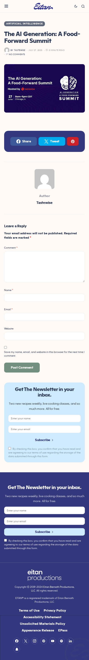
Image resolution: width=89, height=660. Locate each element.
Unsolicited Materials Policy (42, 624)
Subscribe (42, 440)
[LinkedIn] (70, 641)
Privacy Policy (55, 610)
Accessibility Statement (42, 617)
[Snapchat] (16, 649)
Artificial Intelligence (24, 23)
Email (8, 309)
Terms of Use (29, 610)
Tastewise (44, 203)
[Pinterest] (43, 641)
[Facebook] (16, 641)
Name (8, 290)
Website (8, 328)
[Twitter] (25, 641)
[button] (6, 6)
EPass (62, 630)
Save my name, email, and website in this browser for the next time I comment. (44, 353)
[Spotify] (61, 641)
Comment (10, 247)
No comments (17, 54)
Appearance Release (38, 630)
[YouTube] (52, 641)
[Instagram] (34, 641)
